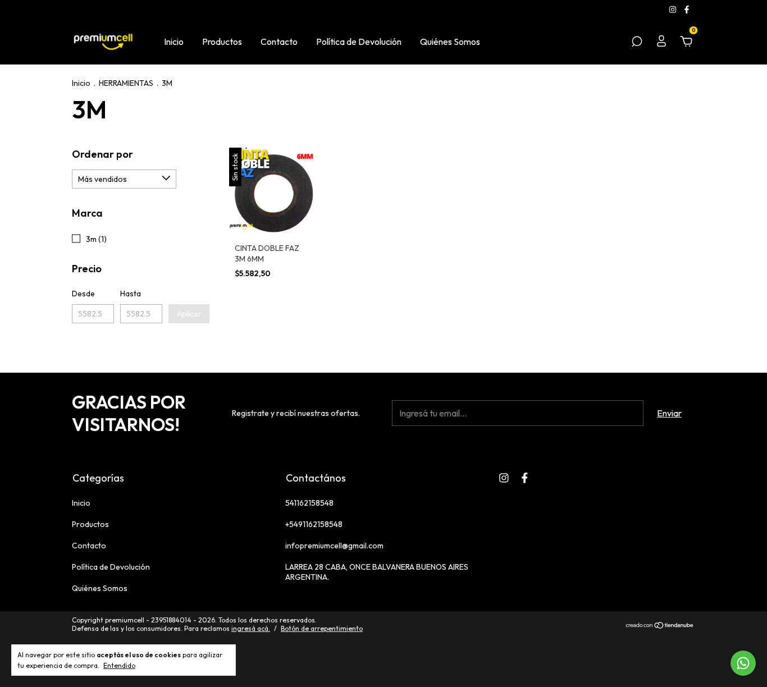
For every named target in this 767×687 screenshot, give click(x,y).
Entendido (119, 665)
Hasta (130, 293)
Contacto (279, 41)
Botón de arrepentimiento (322, 628)
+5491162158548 (314, 524)
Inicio (174, 41)
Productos (222, 41)
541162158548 (309, 503)
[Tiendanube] (660, 625)
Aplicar (189, 313)
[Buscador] (636, 42)
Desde (83, 293)
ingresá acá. (250, 628)
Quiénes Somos (450, 41)
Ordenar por (102, 154)
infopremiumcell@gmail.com (334, 546)
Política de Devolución (358, 41)
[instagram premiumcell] (673, 9)
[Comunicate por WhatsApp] (743, 663)
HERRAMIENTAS (126, 83)
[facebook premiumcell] (687, 9)
